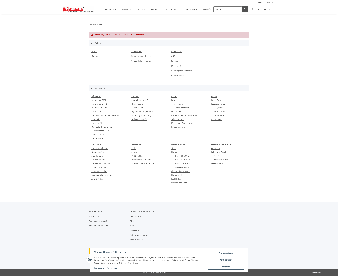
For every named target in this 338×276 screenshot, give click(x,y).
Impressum (99, 268)
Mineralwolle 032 (99, 104)
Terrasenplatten (181, 167)
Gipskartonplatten (99, 148)
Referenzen (136, 51)
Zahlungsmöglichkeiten (141, 56)
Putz (173, 100)
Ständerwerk (97, 156)
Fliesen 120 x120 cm (183, 163)
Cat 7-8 (217, 156)
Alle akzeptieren (226, 253)
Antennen (215, 148)
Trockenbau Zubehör (100, 163)
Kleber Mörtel (97, 134)
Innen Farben (217, 100)
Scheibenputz (177, 119)
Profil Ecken (176, 179)
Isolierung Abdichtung (141, 115)
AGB (173, 56)
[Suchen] (245, 9)
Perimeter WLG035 (99, 107)
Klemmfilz (95, 119)
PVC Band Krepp (138, 156)
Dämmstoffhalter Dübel (101, 127)
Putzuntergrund (178, 127)
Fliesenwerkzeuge (179, 182)
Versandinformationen (141, 61)
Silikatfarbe (219, 115)
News (260, 2)
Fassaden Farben (218, 104)
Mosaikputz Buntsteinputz (182, 123)
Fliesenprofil (176, 175)
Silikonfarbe (219, 111)
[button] (253, 9)
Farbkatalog (216, 119)
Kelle (133, 148)
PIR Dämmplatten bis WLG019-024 (106, 115)
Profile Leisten (97, 138)
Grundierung (137, 107)
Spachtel (135, 152)
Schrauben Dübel (99, 171)
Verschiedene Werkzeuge (142, 163)
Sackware (178, 104)
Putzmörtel (176, 111)
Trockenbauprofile (99, 159)
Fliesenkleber (137, 104)
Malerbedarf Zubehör (141, 159)
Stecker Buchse (221, 159)
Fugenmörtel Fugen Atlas (142, 111)
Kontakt (270, 2)
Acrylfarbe (218, 107)
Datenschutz (111, 268)
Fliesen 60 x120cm (182, 159)
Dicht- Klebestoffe (139, 119)
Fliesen (174, 152)
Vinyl (173, 148)
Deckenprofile (97, 152)
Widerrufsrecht (178, 75)
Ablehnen (226, 267)
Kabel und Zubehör (219, 152)
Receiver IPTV (217, 163)
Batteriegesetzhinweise (181, 70)
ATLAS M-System (98, 179)
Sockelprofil (96, 123)
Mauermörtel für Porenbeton (184, 115)
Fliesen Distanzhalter (180, 171)
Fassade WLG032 (98, 100)
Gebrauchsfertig (181, 107)
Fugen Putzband (98, 167)
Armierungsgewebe (100, 130)
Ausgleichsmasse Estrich (142, 100)
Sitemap (175, 61)
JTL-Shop (324, 273)
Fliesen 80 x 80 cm (182, 156)
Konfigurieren (226, 260)
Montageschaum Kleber (102, 175)
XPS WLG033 (96, 111)
